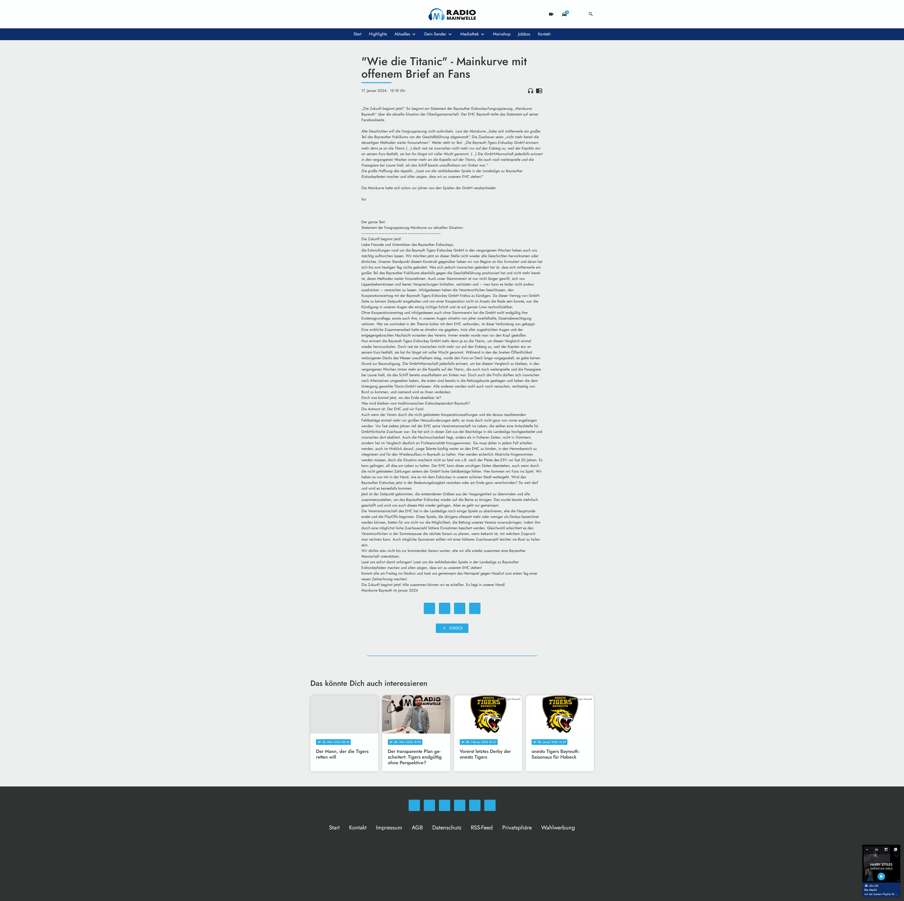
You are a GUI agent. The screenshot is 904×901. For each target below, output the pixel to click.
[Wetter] (577, 14)
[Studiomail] (353, 14)
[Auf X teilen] (444, 608)
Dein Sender (435, 34)
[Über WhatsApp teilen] (459, 608)
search (591, 14)
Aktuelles (402, 34)
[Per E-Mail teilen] (474, 608)
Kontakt (544, 34)
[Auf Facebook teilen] (429, 608)
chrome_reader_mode (539, 90)
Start (357, 34)
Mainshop (501, 34)
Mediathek (469, 34)
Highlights (378, 34)
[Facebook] (324, 14)
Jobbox (524, 34)
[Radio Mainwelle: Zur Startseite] (452, 14)
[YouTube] (343, 14)
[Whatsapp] (315, 14)
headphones (530, 90)
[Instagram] (334, 14)
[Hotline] (362, 14)
